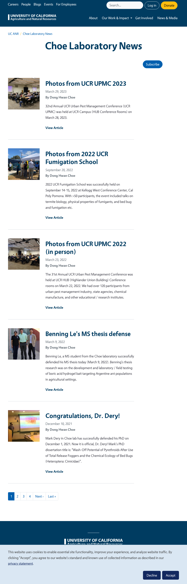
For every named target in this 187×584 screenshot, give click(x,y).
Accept (170, 575)
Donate (169, 5)
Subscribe (152, 64)
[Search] (140, 5)
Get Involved (144, 18)
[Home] (32, 18)
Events (48, 4)
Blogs (37, 4)
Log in (152, 5)
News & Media (167, 18)
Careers (13, 4)
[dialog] (93, 564)
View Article (54, 128)
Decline (152, 575)
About (93, 18)
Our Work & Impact (115, 18)
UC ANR (13, 34)
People (26, 4)
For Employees (66, 4)
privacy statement (20, 563)
